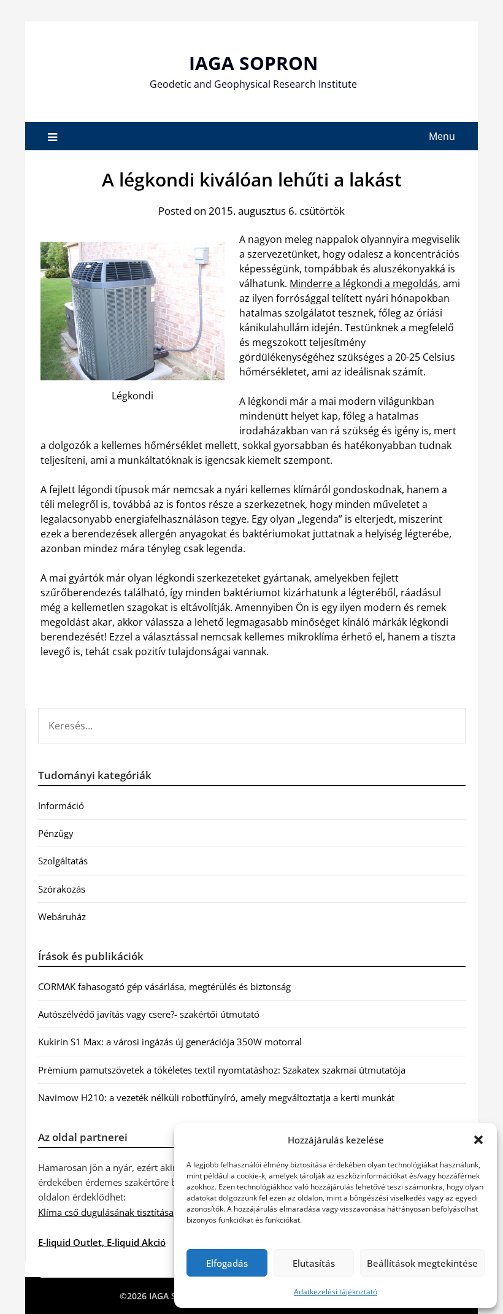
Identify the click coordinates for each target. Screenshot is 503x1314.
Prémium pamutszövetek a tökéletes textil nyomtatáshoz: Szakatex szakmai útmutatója (221, 1070)
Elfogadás (227, 1263)
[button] (478, 1140)
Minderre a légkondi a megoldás (364, 283)
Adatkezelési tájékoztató (335, 1291)
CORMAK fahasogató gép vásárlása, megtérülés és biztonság (164, 986)
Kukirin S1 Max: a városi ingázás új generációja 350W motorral (170, 1041)
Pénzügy (56, 833)
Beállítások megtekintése (422, 1263)
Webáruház (62, 916)
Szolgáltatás (63, 861)
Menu (442, 136)
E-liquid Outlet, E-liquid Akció (102, 1242)
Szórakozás (61, 889)
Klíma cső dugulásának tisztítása (106, 1212)
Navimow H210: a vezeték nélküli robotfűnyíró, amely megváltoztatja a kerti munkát (216, 1097)
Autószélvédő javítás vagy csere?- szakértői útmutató (148, 1014)
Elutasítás (314, 1263)
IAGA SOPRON (253, 62)
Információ (61, 805)
